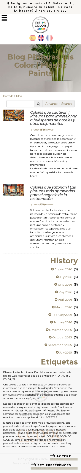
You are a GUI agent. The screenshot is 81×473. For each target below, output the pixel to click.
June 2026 (64, 284)
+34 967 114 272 (52, 10)
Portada (8, 95)
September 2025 (59, 345)
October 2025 (62, 337)
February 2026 (61, 314)
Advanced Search (58, 104)
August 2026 (63, 269)
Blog (19, 95)
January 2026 (62, 322)
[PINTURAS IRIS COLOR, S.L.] (40, 23)
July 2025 (65, 352)
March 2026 (63, 307)
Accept (63, 456)
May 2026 (65, 292)
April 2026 (64, 299)
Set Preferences (54, 465)
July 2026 (65, 277)
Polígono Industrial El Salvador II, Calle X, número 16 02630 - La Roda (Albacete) (41, 7)
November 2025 (60, 330)
